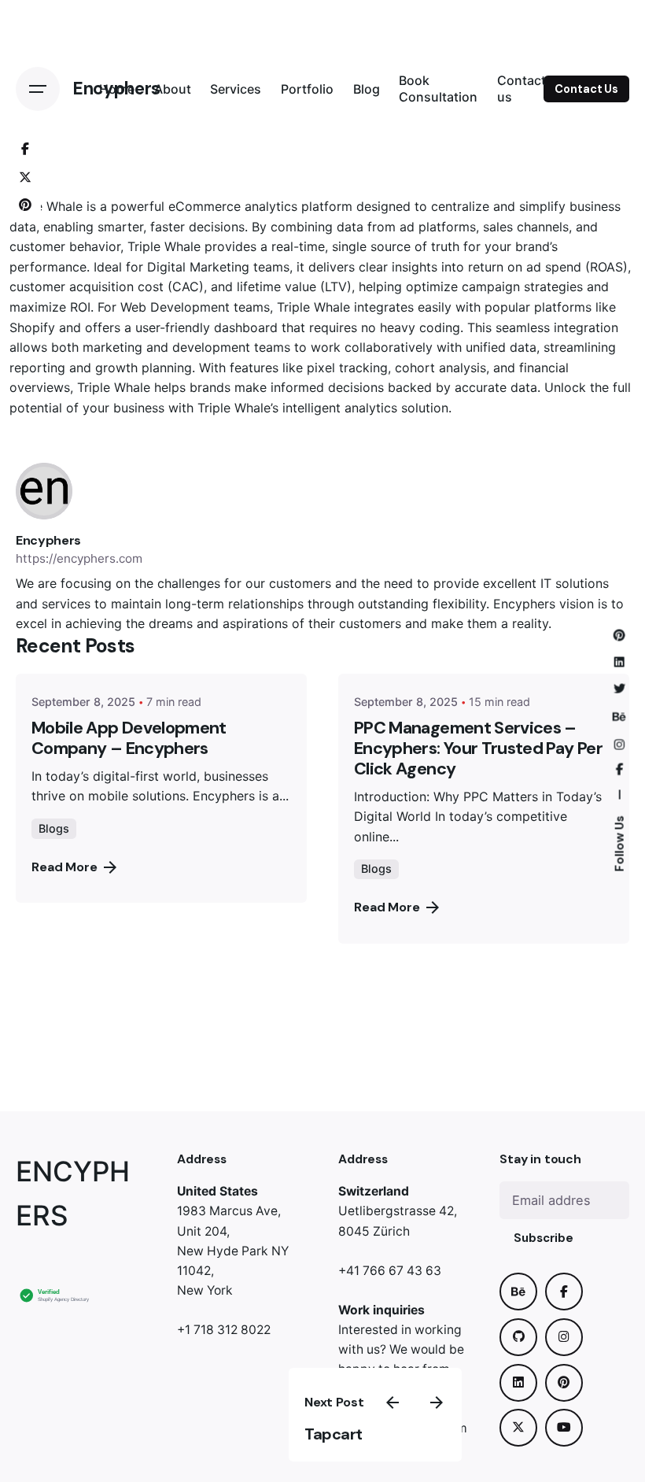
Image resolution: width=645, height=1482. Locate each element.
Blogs (54, 828)
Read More (64, 867)
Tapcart (333, 1434)
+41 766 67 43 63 (389, 1270)
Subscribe (543, 1238)
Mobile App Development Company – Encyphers (129, 738)
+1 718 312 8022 (224, 1329)
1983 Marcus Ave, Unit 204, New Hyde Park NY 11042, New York (233, 1250)
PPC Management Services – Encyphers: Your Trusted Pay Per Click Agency (478, 748)
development (211, 347)
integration (586, 327)
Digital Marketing (198, 267)
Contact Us (586, 89)
